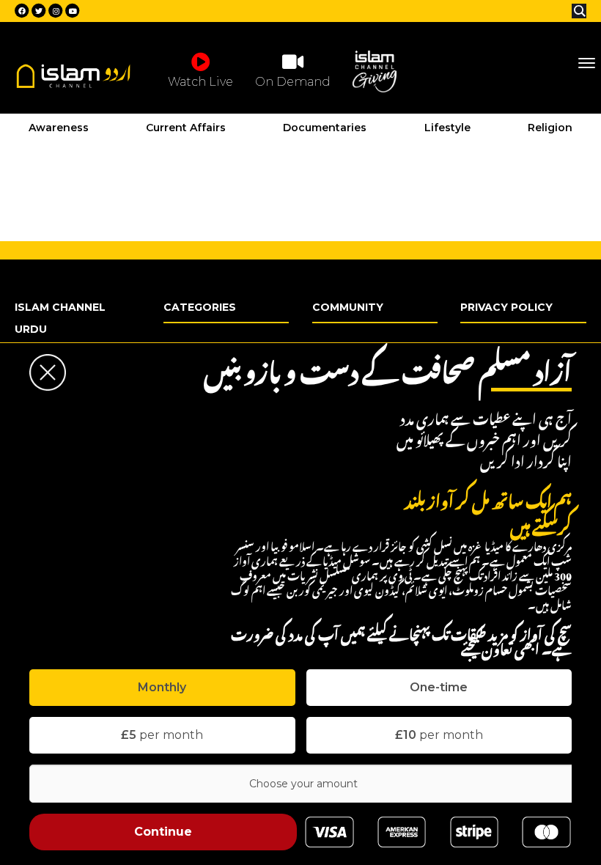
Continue (163, 832)
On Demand (293, 82)
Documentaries (324, 127)
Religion (550, 127)
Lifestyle (447, 127)
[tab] (162, 687)
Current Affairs (186, 127)
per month (162, 735)
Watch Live (200, 82)
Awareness (59, 127)
